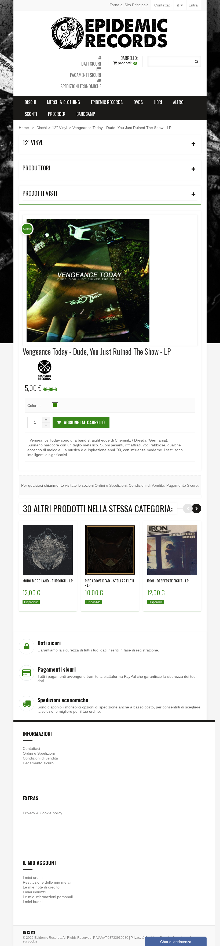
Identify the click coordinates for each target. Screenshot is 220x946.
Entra (193, 5)
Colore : (34, 405)
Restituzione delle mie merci (47, 882)
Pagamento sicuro (38, 763)
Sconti (31, 114)
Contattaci (162, 5)
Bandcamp (85, 114)
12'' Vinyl (59, 128)
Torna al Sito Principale (129, 5)
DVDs (138, 102)
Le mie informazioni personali (48, 897)
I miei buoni (32, 902)
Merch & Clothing (63, 102)
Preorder (56, 114)
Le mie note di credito (41, 887)
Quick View (48, 546)
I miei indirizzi (34, 892)
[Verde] (55, 405)
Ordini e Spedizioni (111, 485)
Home (24, 128)
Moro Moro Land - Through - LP (48, 581)
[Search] (196, 61)
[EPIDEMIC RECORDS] (110, 33)
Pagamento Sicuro (182, 485)
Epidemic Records (107, 102)
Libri (158, 102)
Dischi (30, 102)
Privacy (29, 813)
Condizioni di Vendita (146, 485)
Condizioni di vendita (40, 758)
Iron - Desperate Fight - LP (168, 581)
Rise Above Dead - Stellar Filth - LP (109, 583)
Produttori (36, 167)
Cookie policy (51, 813)
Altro (178, 102)
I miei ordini (32, 877)
